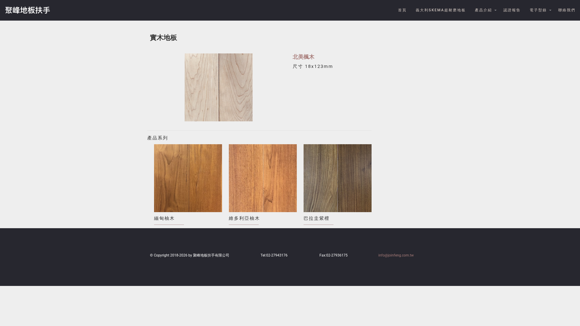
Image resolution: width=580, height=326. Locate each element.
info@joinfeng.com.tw (396, 255)
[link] (219, 87)
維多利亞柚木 (244, 218)
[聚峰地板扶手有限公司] (27, 10)
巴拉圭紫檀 (317, 218)
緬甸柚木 (164, 218)
